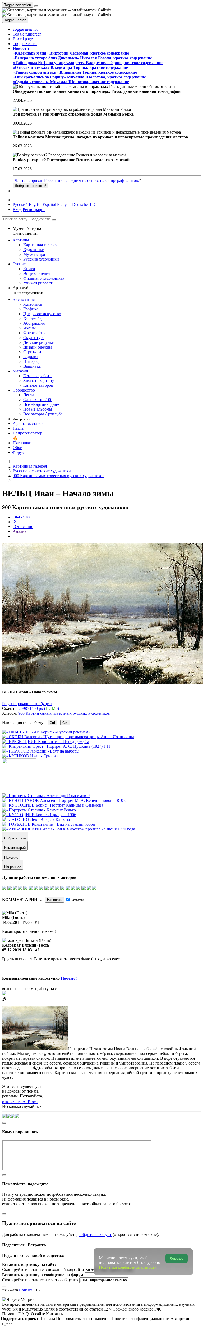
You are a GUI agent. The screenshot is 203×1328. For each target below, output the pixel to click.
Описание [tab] (23, 526)
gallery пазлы (49, 988)
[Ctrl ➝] (46, 795)
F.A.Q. (24, 1314)
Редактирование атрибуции (27, 703)
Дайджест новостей (30, 186)
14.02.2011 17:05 (17, 922)
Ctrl (52, 723)
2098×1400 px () (39, 708)
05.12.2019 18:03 (17, 950)
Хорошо (176, 1258)
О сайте (38, 1314)
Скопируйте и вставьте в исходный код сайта (43, 1269)
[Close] (54, 220)
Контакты (55, 1314)
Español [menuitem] (49, 204)
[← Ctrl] (30, 756)
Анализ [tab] (19, 531)
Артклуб (28, 290)
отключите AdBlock (20, 1102)
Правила (47, 1318)
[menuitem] (92, 204)
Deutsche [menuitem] (80, 204)
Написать (54, 900)
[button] (26, 29)
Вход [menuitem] (17, 209)
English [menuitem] (35, 204)
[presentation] (107, 536)
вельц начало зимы (19, 988)
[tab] (21, 517)
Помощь (10, 1314)
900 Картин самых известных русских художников (64, 713)
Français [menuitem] (64, 204)
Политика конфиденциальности (141, 1318)
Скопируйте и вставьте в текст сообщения (40, 1280)
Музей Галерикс (27, 230)
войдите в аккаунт (95, 1234)
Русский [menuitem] (20, 204)
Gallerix (25, 1290)
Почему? (69, 978)
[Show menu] (36, 6)
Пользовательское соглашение (84, 1318)
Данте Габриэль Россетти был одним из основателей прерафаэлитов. (77, 180)
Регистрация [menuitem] (34, 209)
